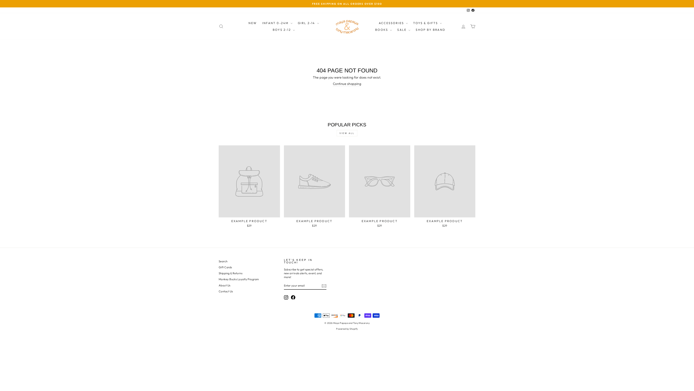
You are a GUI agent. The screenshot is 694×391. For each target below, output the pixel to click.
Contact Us (226, 291)
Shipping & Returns (230, 273)
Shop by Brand (430, 29)
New (253, 23)
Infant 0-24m (276, 23)
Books (382, 29)
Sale (402, 29)
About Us (224, 285)
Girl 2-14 (307, 23)
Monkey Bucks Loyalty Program (239, 279)
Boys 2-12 (282, 29)
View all (347, 133)
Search (223, 261)
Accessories (392, 23)
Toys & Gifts (426, 23)
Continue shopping (347, 84)
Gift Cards (225, 267)
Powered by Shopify (347, 328)
